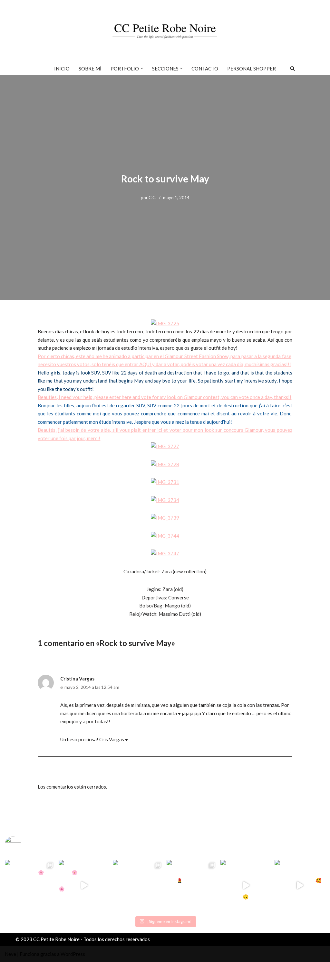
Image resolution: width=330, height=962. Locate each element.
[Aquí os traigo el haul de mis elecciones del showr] (300, 885)
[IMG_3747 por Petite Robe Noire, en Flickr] (165, 553)
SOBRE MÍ (90, 68)
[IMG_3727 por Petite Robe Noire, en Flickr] (165, 446)
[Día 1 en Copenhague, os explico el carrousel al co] (138, 885)
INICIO (62, 68)
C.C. (152, 197)
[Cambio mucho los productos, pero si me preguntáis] (245, 885)
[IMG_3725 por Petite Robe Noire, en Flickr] (165, 323)
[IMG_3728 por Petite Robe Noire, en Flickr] (165, 464)
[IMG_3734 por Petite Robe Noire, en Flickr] (165, 500)
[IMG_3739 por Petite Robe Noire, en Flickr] (165, 518)
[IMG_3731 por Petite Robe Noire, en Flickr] (165, 482)
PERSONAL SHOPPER (251, 68)
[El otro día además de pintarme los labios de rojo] (192, 885)
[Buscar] (292, 68)
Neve (10, 954)
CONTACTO (204, 68)
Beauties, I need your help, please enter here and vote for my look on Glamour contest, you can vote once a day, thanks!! (164, 397)
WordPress (73, 954)
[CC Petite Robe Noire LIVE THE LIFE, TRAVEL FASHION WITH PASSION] (165, 31)
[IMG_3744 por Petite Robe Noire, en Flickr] (165, 536)
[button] (142, 68)
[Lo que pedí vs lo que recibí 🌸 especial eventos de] (84, 885)
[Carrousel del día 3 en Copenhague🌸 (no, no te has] (30, 885)
